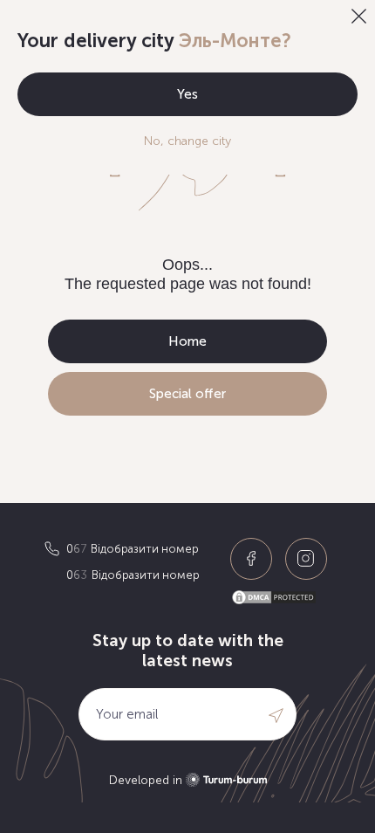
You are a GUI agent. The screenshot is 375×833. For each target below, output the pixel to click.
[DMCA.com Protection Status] (280, 598)
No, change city (187, 141)
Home (187, 341)
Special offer (187, 394)
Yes (187, 94)
